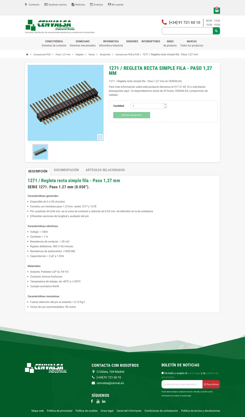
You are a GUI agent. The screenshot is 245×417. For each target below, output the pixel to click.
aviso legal (194, 373)
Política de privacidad (59, 410)
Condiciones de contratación (161, 410)
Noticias (80, 4)
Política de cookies (87, 410)
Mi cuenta (117, 4)
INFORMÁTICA (111, 43)
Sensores (132, 41)
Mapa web (38, 410)
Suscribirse (212, 384)
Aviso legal (107, 410)
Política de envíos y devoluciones (200, 410)
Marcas (191, 43)
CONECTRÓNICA (54, 43)
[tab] (38, 170)
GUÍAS (170, 43)
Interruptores (151, 41)
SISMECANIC (83, 43)
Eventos (98, 4)
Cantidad (118, 105)
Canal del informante (129, 410)
